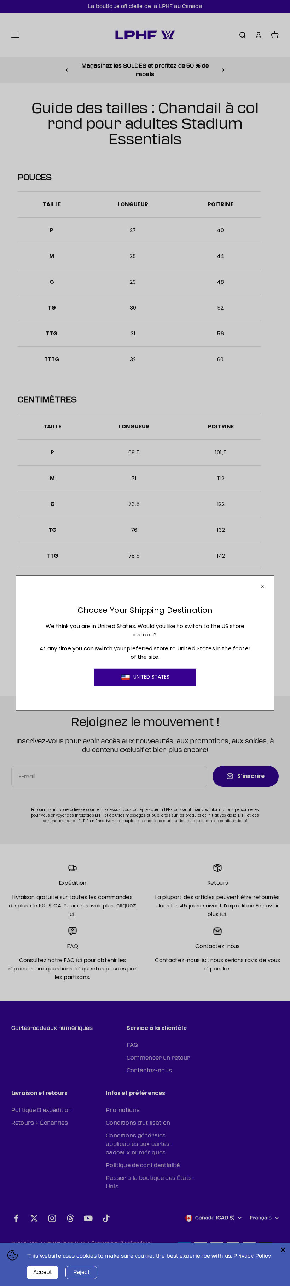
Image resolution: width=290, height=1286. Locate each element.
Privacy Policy (252, 1256)
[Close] (282, 1249)
